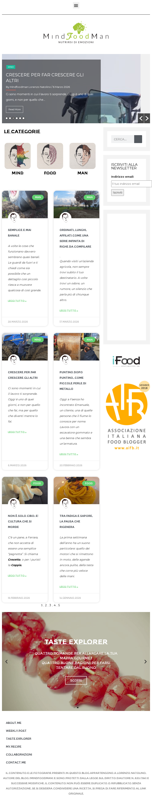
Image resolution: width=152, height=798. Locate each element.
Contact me (16, 762)
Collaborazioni (19, 754)
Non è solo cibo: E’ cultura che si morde (23, 521)
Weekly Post (16, 731)
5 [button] (20, 118)
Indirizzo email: (122, 176)
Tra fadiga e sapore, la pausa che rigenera (76, 521)
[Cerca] (138, 139)
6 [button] (23, 118)
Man (10, 67)
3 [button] (13, 118)
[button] (76, 5)
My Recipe (13, 746)
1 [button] (6, 118)
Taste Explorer (18, 738)
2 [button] (10, 118)
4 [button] (16, 118)
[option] (76, 88)
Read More (15, 109)
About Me (13, 723)
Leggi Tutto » (17, 300)
